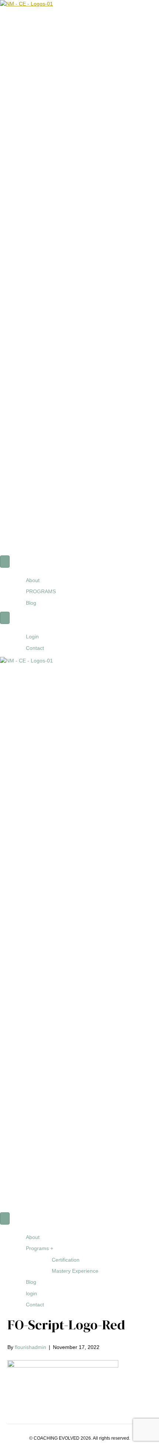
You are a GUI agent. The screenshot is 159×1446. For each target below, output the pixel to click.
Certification (66, 1260)
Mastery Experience (75, 1271)
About (33, 580)
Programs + (39, 1248)
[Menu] (5, 561)
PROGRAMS (41, 591)
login (31, 1293)
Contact (35, 648)
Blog (31, 603)
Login (32, 636)
